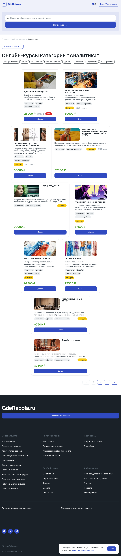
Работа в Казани (10, 488)
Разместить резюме (11, 446)
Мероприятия (90, 492)
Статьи (87, 483)
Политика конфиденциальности (76, 508)
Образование (8, 460)
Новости (88, 488)
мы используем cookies (83, 550)
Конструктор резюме (12, 451)
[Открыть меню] (4, 4)
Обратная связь (50, 478)
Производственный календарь (99, 474)
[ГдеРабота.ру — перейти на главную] (15, 4)
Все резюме (48, 441)
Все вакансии (8, 441)
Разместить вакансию (53, 446)
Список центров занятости (15, 455)
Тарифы (46, 483)
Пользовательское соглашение (17, 508)
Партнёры (89, 446)
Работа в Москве (10, 470)
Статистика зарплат (11, 465)
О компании (48, 474)
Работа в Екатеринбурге (13, 484)
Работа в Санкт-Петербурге (15, 474)
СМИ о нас (48, 492)
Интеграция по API (52, 455)
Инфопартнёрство (93, 441)
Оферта (46, 488)
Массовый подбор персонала (57, 451)
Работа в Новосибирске (13, 479)
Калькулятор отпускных (95, 478)
